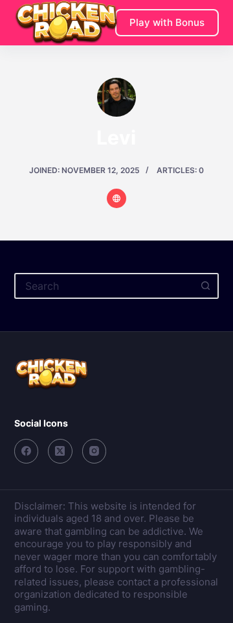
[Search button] (206, 286)
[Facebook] (26, 451)
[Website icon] (116, 198)
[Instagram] (94, 451)
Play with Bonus (167, 22)
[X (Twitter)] (60, 451)
